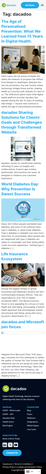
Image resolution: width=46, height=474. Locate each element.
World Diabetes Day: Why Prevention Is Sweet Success (20, 189)
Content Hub (33, 407)
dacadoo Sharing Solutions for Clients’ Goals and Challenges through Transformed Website (21, 122)
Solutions (7, 407)
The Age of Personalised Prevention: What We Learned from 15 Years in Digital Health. (22, 31)
